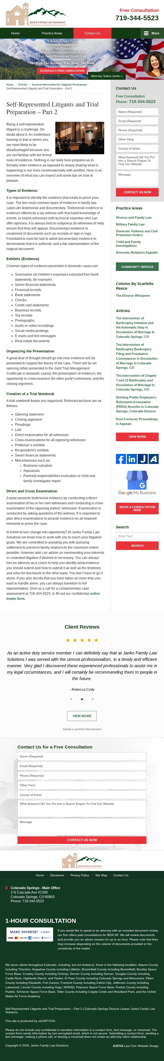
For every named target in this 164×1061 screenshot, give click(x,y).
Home (15, 33)
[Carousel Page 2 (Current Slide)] (82, 699)
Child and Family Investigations (128, 243)
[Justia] (143, 459)
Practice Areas (52, 33)
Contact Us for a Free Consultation (55, 746)
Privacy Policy (79, 875)
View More (137, 436)
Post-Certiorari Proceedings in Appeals (137, 421)
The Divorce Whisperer (133, 295)
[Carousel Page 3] (92, 699)
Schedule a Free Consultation (62, 71)
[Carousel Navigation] (82, 698)
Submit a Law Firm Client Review (82, 729)
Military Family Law (130, 224)
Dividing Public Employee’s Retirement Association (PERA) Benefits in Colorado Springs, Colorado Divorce (137, 404)
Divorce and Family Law (134, 217)
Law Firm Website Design (136, 1046)
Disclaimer (57, 875)
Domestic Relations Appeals (137, 252)
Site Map (101, 875)
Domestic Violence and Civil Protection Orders (137, 233)
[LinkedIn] (132, 459)
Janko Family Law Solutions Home (36, 14)
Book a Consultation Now (137, 508)
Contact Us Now (137, 192)
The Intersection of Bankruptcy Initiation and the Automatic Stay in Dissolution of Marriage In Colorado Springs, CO (135, 327)
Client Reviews (82, 627)
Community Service (137, 267)
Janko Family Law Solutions (49, 1045)
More (155, 33)
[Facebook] (121, 459)
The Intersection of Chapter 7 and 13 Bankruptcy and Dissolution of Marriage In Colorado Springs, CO (136, 382)
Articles (123, 311)
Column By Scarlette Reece (135, 286)
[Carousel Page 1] (71, 699)
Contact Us (92, 33)
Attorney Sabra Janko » (107, 75)
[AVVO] (154, 459)
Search (137, 545)
